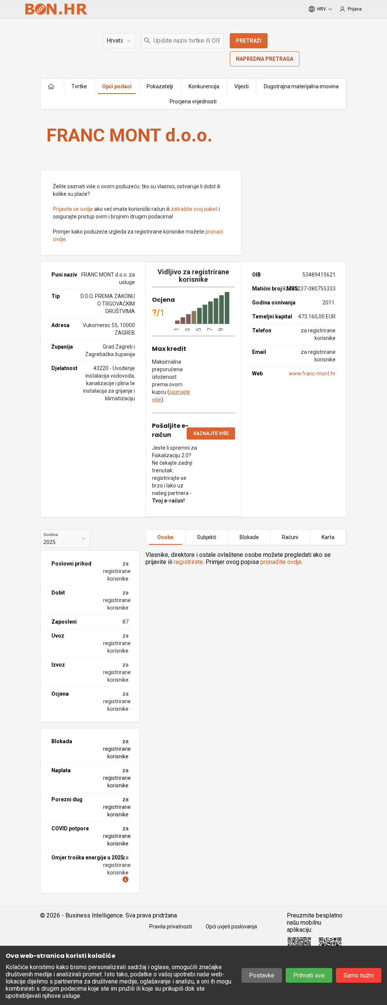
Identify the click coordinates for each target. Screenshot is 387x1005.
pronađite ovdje (281, 562)
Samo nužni (359, 975)
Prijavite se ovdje (73, 209)
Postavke (261, 975)
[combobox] (182, 40)
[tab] (165, 537)
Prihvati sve (309, 975)
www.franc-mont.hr (312, 373)
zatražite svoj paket (194, 209)
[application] (202, 311)
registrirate (188, 562)
